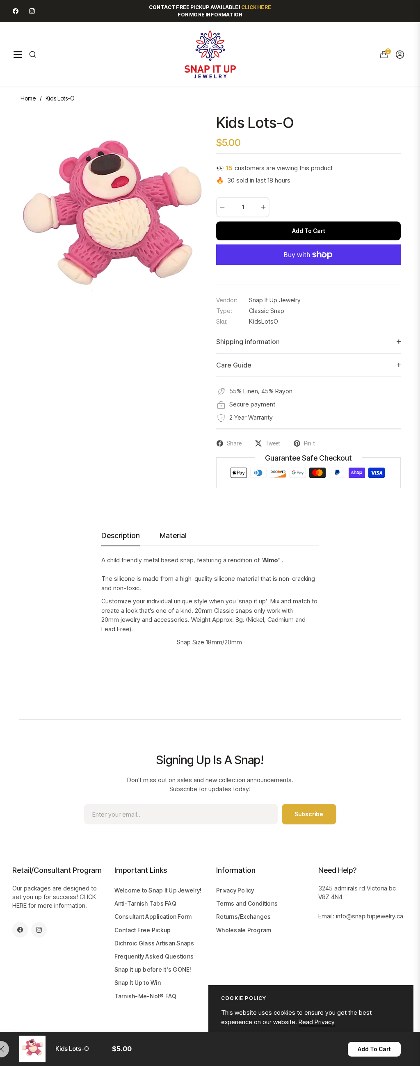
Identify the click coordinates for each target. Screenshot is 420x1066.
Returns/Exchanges (243, 916)
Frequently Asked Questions (154, 956)
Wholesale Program (243, 930)
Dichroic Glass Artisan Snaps (154, 943)
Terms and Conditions (247, 903)
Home (28, 98)
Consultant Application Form (153, 916)
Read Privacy (317, 1022)
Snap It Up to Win (137, 982)
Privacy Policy (235, 890)
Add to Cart (374, 1048)
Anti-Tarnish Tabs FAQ (145, 903)
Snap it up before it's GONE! (153, 969)
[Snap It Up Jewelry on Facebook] (15, 11)
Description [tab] (120, 535)
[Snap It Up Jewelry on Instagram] (32, 11)
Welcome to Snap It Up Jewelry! (158, 890)
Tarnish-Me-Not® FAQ (145, 996)
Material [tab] (173, 535)
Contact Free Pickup (142, 930)
